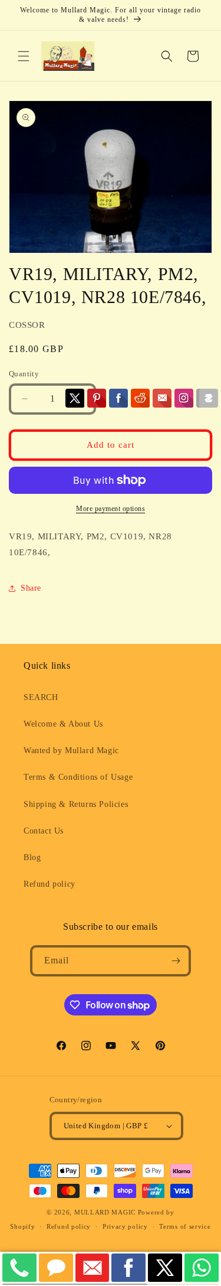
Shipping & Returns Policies (76, 804)
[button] (24, 56)
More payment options (110, 508)
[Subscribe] (176, 960)
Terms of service (184, 1226)
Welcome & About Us (63, 723)
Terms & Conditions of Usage (78, 777)
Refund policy (49, 884)
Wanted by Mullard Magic (71, 750)
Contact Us (44, 830)
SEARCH (41, 697)
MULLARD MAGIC (105, 1212)
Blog (32, 857)
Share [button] (31, 588)
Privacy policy (125, 1226)
